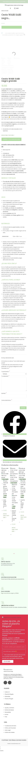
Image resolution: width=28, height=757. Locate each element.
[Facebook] (5, 682)
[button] (2, 142)
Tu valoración (5, 376)
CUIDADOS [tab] (6, 153)
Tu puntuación (5, 371)
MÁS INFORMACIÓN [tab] (8, 155)
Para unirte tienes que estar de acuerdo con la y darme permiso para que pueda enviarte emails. (13, 656)
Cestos (9, 145)
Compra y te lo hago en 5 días (11, 27)
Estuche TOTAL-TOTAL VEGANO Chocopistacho (14, 516)
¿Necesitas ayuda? (7, 605)
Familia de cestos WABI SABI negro (23, 504)
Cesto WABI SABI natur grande (4, 503)
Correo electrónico (6, 400)
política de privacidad (11, 656)
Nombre (3, 393)
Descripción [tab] (6, 149)
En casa (13, 145)
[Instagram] (9, 682)
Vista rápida (5, 479)
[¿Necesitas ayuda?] (2, 602)
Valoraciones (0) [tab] (8, 157)
